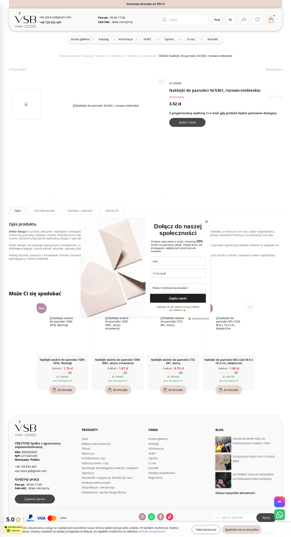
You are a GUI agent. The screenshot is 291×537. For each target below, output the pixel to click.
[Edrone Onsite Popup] (145, 268)
